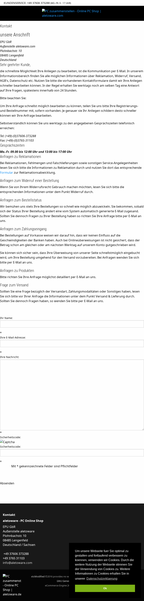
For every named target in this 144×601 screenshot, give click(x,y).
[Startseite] (72, 13)
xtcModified (38, 576)
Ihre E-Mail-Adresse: (13, 337)
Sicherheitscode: (10, 437)
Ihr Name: (6, 318)
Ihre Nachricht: (9, 357)
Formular (6, 172)
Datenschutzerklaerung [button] (101, 578)
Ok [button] (105, 588)
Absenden (7, 483)
